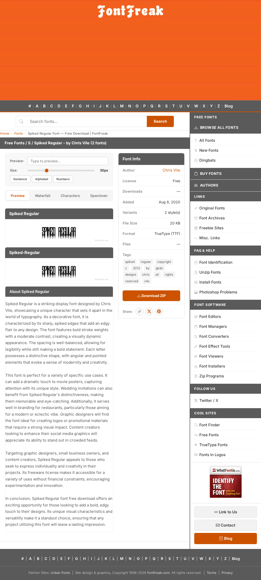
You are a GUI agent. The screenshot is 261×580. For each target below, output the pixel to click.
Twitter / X (208, 400)
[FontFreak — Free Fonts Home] (130, 11)
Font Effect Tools (214, 346)
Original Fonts (212, 208)
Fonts (18, 133)
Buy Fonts (211, 173)
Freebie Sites (211, 227)
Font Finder (209, 424)
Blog (229, 106)
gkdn (159, 268)
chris (145, 274)
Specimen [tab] (99, 195)
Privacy (227, 573)
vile (146, 281)
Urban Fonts (60, 573)
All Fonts (207, 140)
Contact (227, 525)
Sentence (20, 179)
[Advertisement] (130, 62)
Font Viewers (211, 356)
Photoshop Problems (218, 292)
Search (160, 121)
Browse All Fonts (219, 127)
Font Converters (214, 336)
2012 (136, 268)
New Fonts (208, 150)
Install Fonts (210, 282)
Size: (14, 170)
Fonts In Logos (212, 454)
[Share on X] (149, 311)
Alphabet (41, 179)
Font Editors (210, 316)
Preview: (17, 161)
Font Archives (212, 218)
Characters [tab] (70, 195)
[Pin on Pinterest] (159, 311)
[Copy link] (139, 311)
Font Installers (212, 366)
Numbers (63, 179)
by (148, 268)
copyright (164, 262)
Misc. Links (209, 237)
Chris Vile (80, 142)
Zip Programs (211, 376)
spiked (130, 262)
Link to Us (227, 512)
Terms (211, 573)
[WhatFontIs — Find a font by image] (226, 496)
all (157, 274)
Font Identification (215, 262)
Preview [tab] (18, 195)
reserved (131, 281)
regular (146, 262)
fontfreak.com (158, 573)
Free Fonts (14, 142)
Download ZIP (153, 295)
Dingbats (207, 160)
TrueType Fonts (213, 444)
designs (130, 274)
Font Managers (213, 326)
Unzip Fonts (210, 272)
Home (4, 133)
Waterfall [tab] (42, 195)
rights (169, 274)
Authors (209, 185)
